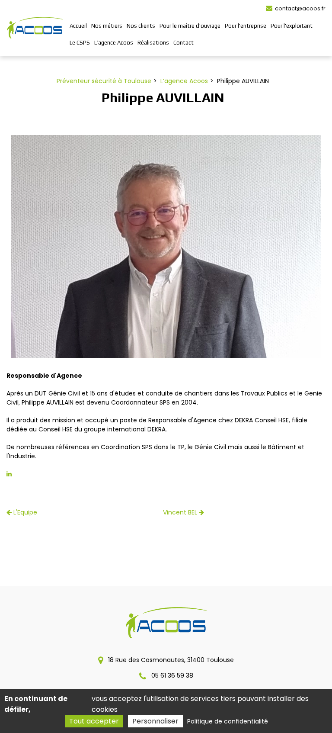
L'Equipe (24, 512)
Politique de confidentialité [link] (227, 721)
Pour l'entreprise (245, 26)
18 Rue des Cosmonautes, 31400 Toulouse (170, 660)
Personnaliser (155, 721)
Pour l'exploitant (292, 26)
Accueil (78, 26)
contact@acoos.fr (300, 8)
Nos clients (141, 26)
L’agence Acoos (113, 42)
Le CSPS (80, 42)
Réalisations (153, 42)
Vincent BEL (181, 512)
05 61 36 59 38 (171, 675)
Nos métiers (106, 26)
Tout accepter (94, 721)
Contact (183, 42)
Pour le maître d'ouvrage (190, 26)
